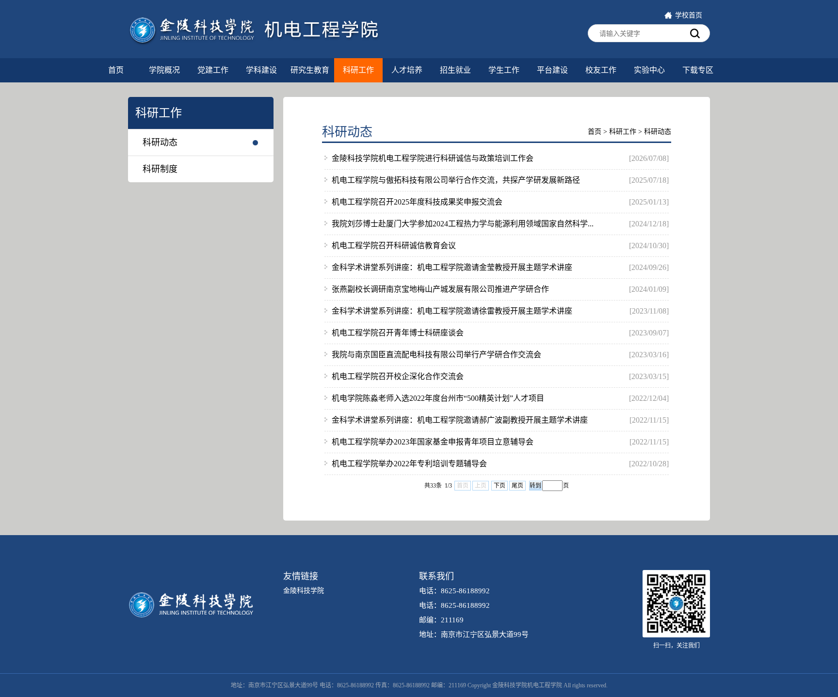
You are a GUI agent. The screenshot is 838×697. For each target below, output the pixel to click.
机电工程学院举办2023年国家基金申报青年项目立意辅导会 (432, 442)
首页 (116, 70)
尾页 (517, 485)
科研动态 (160, 142)
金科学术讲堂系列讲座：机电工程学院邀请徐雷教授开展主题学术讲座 (452, 311)
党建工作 (212, 70)
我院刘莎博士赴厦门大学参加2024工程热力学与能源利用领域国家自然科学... (463, 224)
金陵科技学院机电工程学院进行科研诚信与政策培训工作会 (432, 158)
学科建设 (261, 70)
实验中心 (649, 70)
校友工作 (600, 70)
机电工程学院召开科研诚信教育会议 (394, 245)
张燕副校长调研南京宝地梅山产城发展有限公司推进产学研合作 (440, 289)
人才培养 (406, 70)
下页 (499, 485)
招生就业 (455, 70)
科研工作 (358, 70)
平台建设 (552, 70)
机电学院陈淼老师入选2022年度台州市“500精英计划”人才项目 (438, 398)
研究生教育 (309, 70)
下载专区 (697, 70)
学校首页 (688, 15)
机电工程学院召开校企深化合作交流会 (398, 376)
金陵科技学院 (303, 590)
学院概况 (164, 70)
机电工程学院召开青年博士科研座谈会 (398, 333)
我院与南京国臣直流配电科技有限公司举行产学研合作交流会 (436, 354)
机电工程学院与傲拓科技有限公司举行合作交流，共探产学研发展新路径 (456, 180)
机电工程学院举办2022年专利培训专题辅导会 (409, 463)
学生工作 (503, 70)
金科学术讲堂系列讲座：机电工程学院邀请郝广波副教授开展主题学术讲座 (460, 420)
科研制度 (160, 169)
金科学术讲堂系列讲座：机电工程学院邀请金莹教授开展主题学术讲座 (452, 267)
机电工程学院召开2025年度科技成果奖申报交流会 (417, 202)
